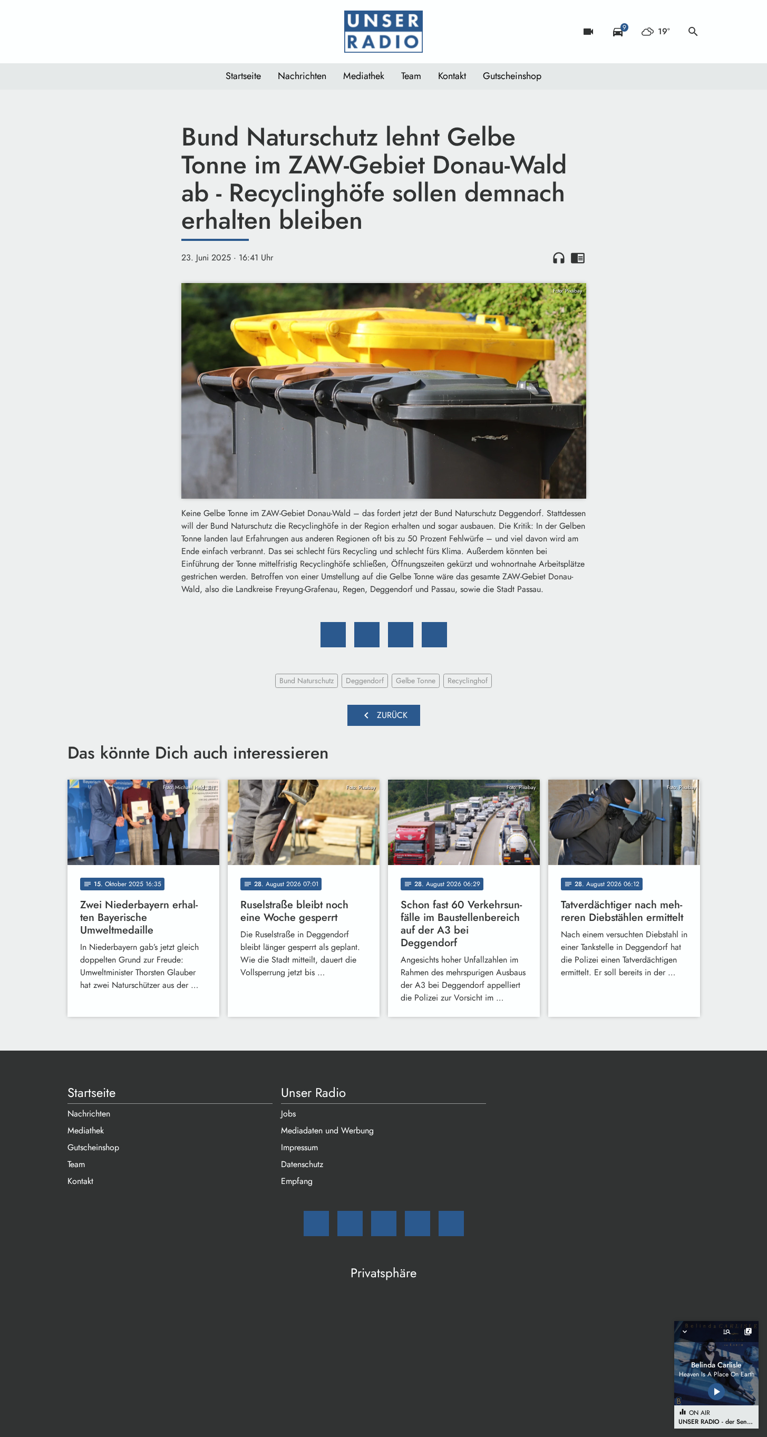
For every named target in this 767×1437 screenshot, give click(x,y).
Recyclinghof (468, 680)
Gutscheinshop (512, 76)
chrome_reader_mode (577, 257)
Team (411, 76)
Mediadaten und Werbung (327, 1130)
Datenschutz (302, 1164)
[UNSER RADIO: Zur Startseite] (383, 32)
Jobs (288, 1114)
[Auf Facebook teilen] (333, 634)
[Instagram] (120, 31)
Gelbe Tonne (415, 680)
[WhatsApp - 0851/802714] (162, 31)
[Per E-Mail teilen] (434, 634)
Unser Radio (313, 1092)
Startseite (243, 76)
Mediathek (363, 76)
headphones (558, 257)
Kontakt (452, 76)
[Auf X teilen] (367, 634)
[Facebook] (99, 31)
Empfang (297, 1181)
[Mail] (78, 31)
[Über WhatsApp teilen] (400, 634)
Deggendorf (365, 680)
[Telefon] (141, 31)
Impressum (299, 1147)
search (693, 31)
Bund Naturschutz (306, 680)
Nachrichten (302, 76)
